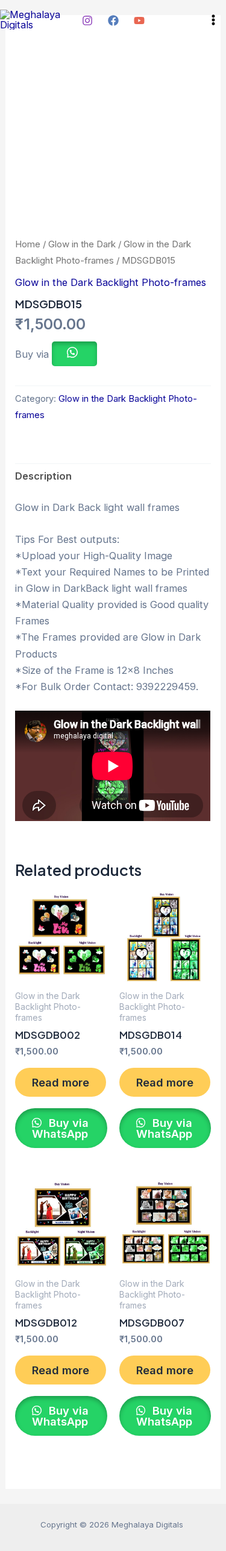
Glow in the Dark (82, 244)
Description (43, 476)
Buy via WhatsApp (60, 1128)
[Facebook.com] (113, 20)
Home (27, 244)
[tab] (112, 476)
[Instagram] (87, 20)
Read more (60, 1082)
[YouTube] (139, 20)
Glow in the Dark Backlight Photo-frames (110, 282)
